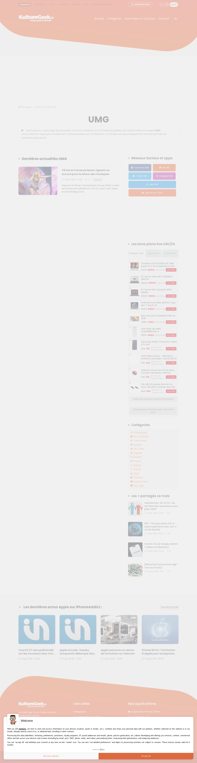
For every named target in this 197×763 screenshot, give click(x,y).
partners (22, 729)
